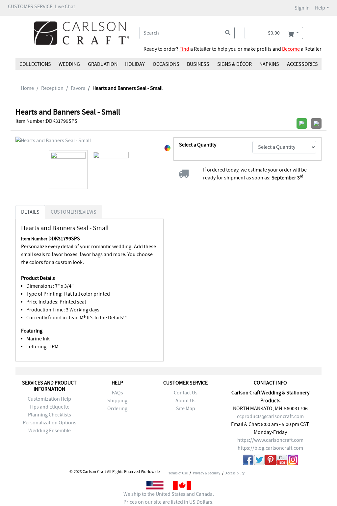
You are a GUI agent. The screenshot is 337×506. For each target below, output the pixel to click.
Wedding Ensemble (49, 430)
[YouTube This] (281, 461)
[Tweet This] (259, 461)
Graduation (102, 64)
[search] (228, 33)
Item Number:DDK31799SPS (46, 121)
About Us (185, 400)
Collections (35, 64)
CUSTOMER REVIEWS (73, 212)
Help (320, 8)
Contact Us (185, 392)
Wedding (69, 64)
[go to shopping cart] (293, 33)
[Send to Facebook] (248, 461)
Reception (52, 88)
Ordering (117, 408)
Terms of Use (178, 473)
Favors (78, 88)
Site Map (185, 408)
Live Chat (65, 6)
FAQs (117, 392)
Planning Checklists (49, 415)
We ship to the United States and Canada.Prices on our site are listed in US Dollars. (168, 498)
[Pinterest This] (270, 461)
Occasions (166, 64)
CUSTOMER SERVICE (30, 6)
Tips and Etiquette (49, 407)
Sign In (302, 8)
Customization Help (49, 399)
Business (198, 64)
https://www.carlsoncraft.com (270, 440)
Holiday (135, 64)
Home (27, 88)
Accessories (302, 64)
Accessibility (235, 473)
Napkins (269, 64)
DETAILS (30, 212)
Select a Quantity (197, 145)
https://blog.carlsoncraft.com (270, 448)
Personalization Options (49, 422)
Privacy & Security (206, 473)
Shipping (117, 400)
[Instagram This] (292, 461)
